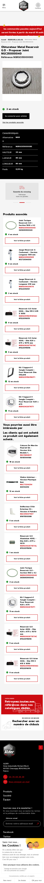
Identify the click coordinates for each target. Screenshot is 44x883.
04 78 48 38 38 (16, 776)
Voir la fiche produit (22, 241)
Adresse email (11, 818)
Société (7, 795)
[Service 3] (28, 202)
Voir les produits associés (13, 122)
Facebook (8, 832)
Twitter (7, 836)
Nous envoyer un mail (19, 781)
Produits (7, 791)
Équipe (7, 799)
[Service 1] (15, 202)
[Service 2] (22, 202)
